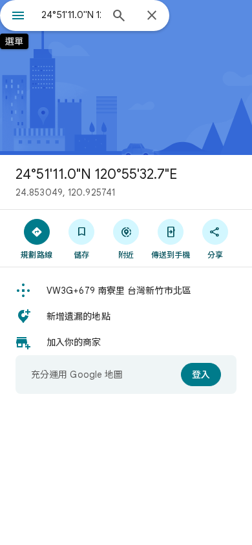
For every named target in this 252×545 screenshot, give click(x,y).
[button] (126, 290)
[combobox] (71, 15)
